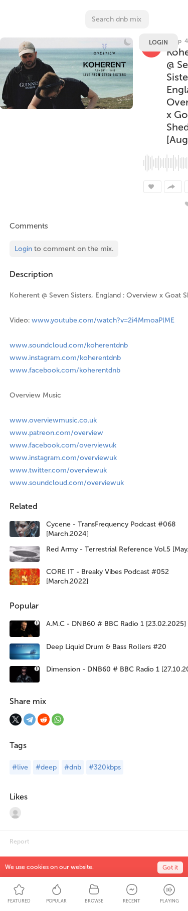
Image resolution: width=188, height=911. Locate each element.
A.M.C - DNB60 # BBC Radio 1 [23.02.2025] (116, 624)
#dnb (72, 767)
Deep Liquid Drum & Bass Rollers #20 (106, 646)
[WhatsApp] (58, 720)
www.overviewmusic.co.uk (53, 420)
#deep (46, 767)
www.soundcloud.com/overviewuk (67, 482)
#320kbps (105, 767)
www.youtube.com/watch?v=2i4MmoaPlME (103, 320)
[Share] (173, 186)
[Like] (152, 186)
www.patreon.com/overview (56, 432)
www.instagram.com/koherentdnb (65, 358)
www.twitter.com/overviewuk (58, 470)
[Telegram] (30, 720)
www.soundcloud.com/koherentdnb (69, 345)
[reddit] (44, 720)
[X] (16, 720)
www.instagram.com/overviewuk (63, 458)
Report (19, 841)
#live (20, 767)
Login (158, 42)
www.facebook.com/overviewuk (63, 445)
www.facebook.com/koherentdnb (65, 370)
